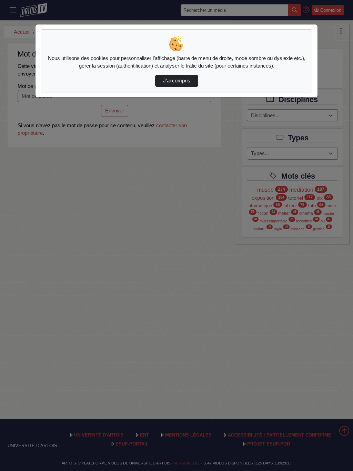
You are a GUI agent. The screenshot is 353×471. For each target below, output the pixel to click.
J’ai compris (176, 80)
